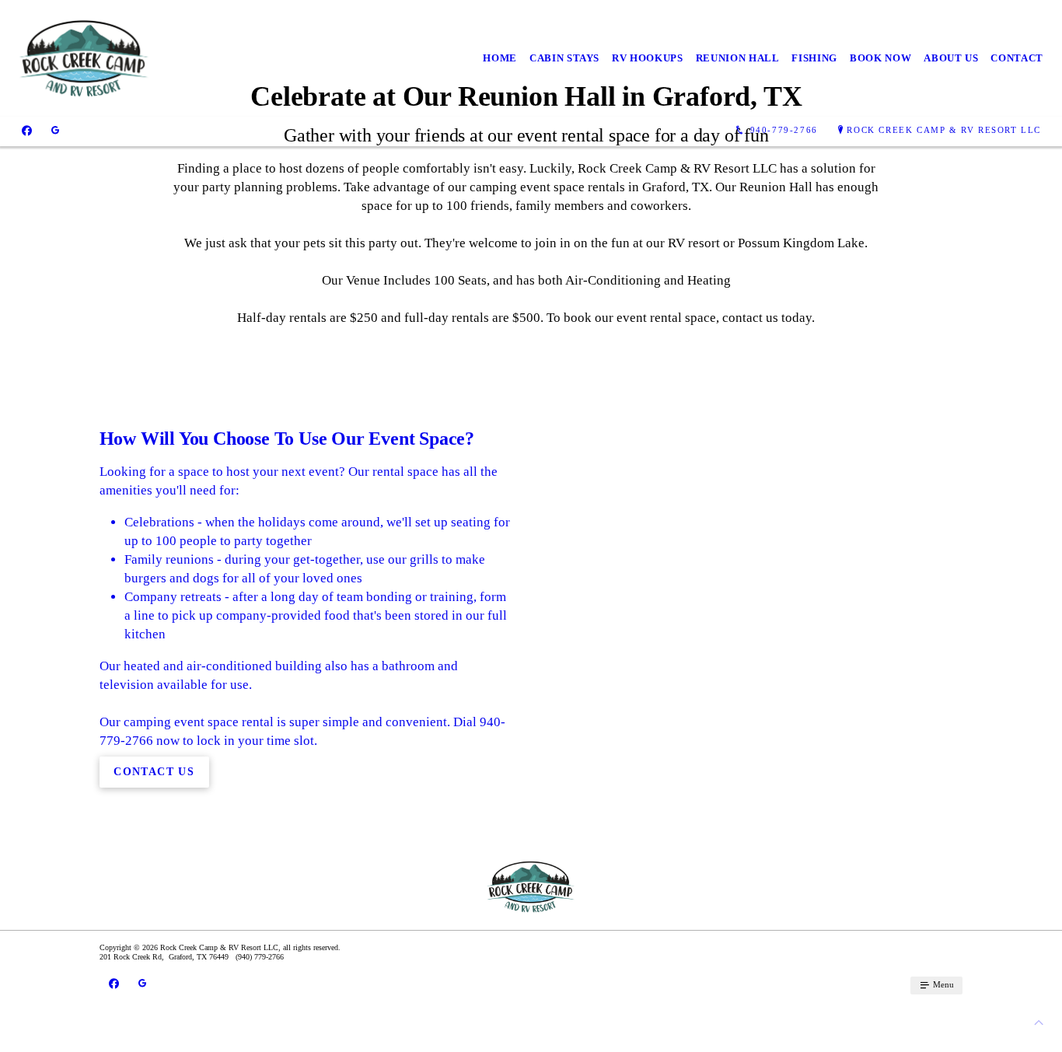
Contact (1016, 58)
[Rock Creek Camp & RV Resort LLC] (84, 58)
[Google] (55, 129)
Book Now (880, 58)
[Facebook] (26, 129)
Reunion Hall (738, 58)
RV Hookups (647, 58)
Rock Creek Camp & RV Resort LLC (944, 130)
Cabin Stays (564, 58)
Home (500, 58)
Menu (942, 984)
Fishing (814, 58)
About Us (951, 58)
